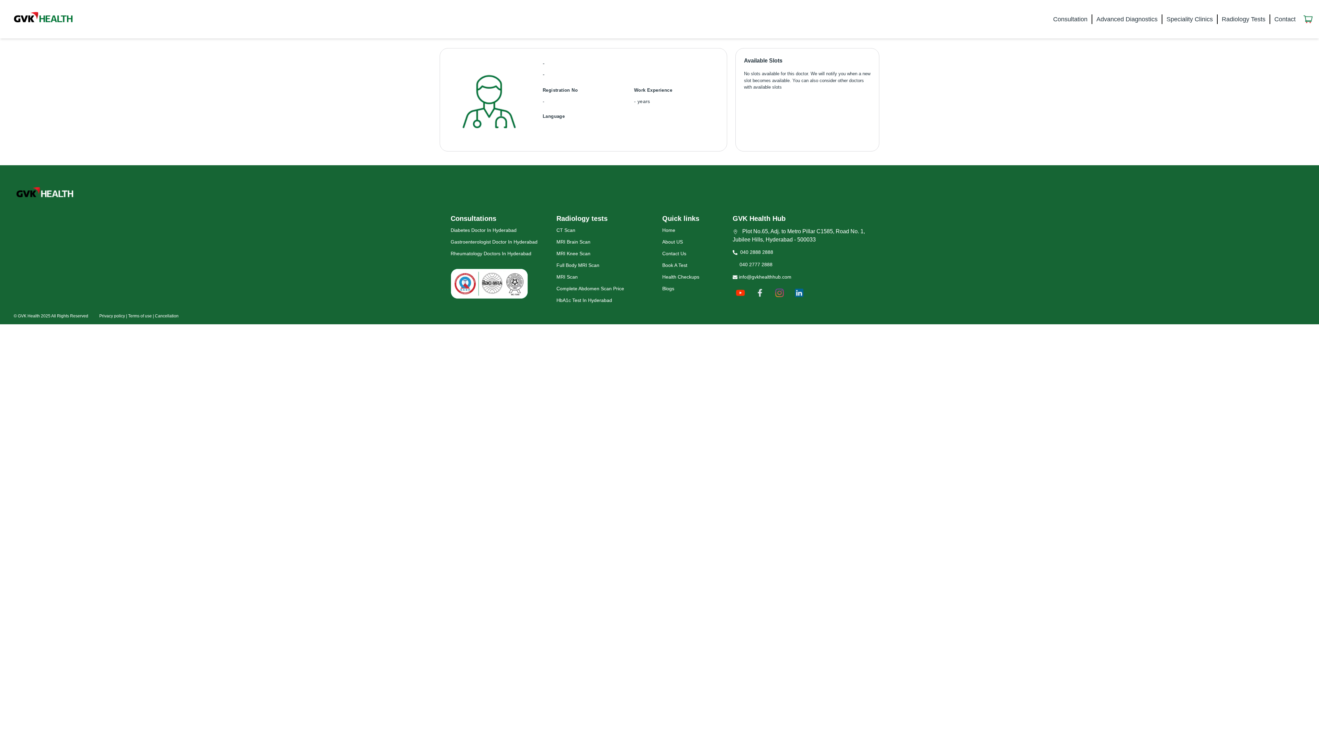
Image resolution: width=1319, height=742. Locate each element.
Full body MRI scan (577, 265)
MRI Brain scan (573, 242)
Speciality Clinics (1189, 19)
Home (668, 230)
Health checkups (680, 277)
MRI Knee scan (573, 253)
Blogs (668, 288)
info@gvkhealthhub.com (764, 277)
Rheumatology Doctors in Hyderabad (491, 253)
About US (672, 242)
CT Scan (565, 230)
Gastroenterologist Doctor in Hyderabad (494, 242)
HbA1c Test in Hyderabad (584, 300)
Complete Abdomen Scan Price (590, 288)
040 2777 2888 (755, 264)
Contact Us (674, 253)
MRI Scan (567, 277)
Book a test (674, 265)
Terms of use (140, 316)
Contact (1285, 19)
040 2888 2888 (755, 252)
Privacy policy (112, 316)
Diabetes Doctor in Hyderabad (484, 230)
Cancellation (167, 316)
